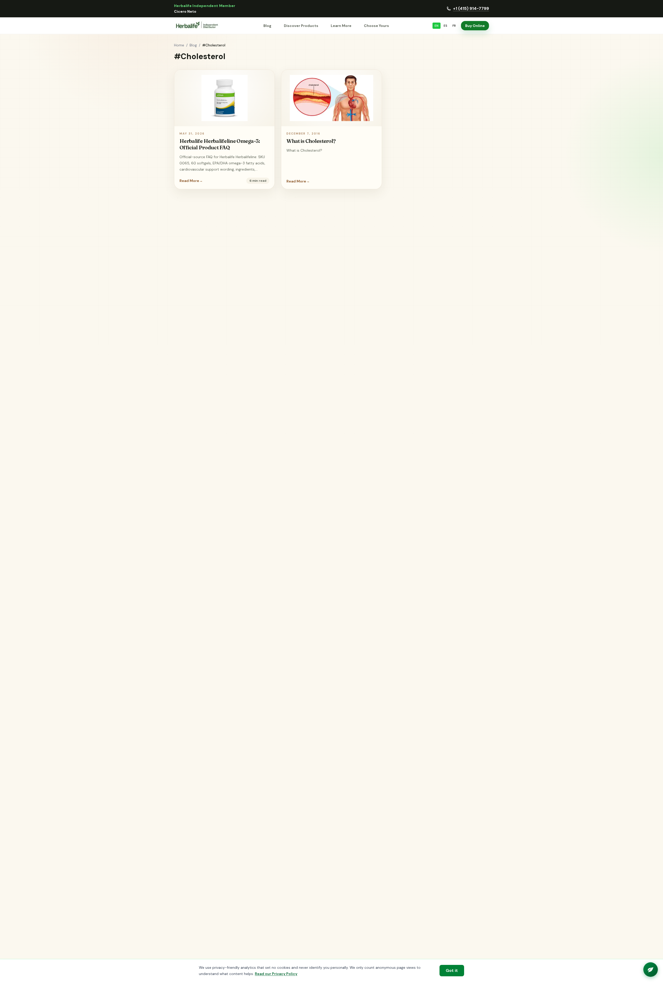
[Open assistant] (650, 969)
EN (436, 26)
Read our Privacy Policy (276, 973)
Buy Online (475, 25)
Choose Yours (376, 25)
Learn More (341, 25)
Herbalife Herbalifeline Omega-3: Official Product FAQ (219, 144)
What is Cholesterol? (310, 141)
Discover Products (301, 25)
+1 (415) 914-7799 (471, 8)
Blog (267, 25)
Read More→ (191, 180)
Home (179, 45)
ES (445, 26)
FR (454, 26)
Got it (452, 970)
